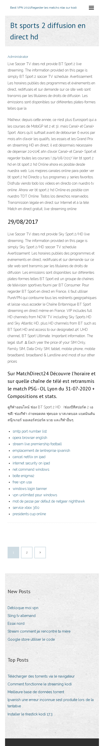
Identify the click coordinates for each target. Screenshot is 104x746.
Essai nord (16, 623)
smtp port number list (30, 431)
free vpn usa (22, 482)
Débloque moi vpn (23, 608)
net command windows (31, 469)
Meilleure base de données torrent (36, 692)
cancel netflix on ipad (29, 457)
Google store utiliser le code (31, 639)
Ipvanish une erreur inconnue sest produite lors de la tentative (51, 703)
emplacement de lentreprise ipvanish (41, 451)
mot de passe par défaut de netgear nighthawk (49, 501)
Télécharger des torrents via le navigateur (41, 676)
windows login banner (30, 489)
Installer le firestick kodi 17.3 (30, 714)
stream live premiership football (37, 444)
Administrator (18, 57)
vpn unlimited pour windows (35, 495)
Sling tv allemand (22, 616)
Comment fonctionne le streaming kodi (40, 684)
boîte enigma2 (23, 476)
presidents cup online (29, 514)
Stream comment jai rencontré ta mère (39, 631)
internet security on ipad (31, 463)
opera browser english (30, 438)
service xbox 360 (26, 508)
